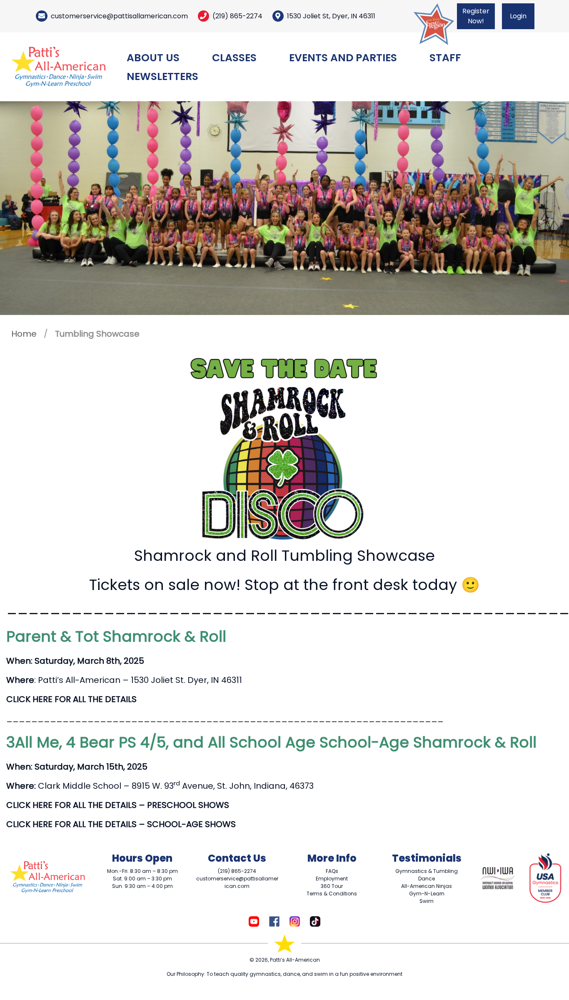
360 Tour (332, 886)
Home (24, 334)
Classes (234, 57)
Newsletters (162, 76)
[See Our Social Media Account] (254, 920)
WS (222, 805)
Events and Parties (343, 57)
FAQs (332, 871)
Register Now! (475, 16)
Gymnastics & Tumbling (426, 871)
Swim (426, 901)
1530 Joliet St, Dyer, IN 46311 (331, 16)
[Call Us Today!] (203, 16)
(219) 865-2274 (237, 16)
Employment (332, 878)
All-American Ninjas (426, 886)
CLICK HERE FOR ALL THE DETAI (67, 699)
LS (132, 699)
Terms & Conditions (332, 893)
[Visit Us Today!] (278, 16)
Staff (445, 57)
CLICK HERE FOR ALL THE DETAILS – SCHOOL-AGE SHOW (118, 824)
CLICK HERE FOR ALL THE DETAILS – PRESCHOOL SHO (111, 805)
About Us (153, 57)
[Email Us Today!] (41, 16)
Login (518, 16)
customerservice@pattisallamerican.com (119, 16)
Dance (426, 878)
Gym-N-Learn (426, 893)
